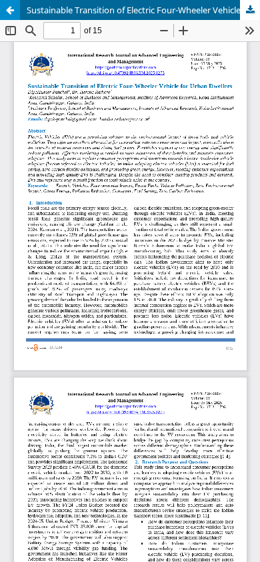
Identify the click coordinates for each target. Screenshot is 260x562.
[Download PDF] (250, 10)
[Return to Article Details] (10, 10)
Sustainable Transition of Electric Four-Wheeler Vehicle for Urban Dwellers (143, 10)
